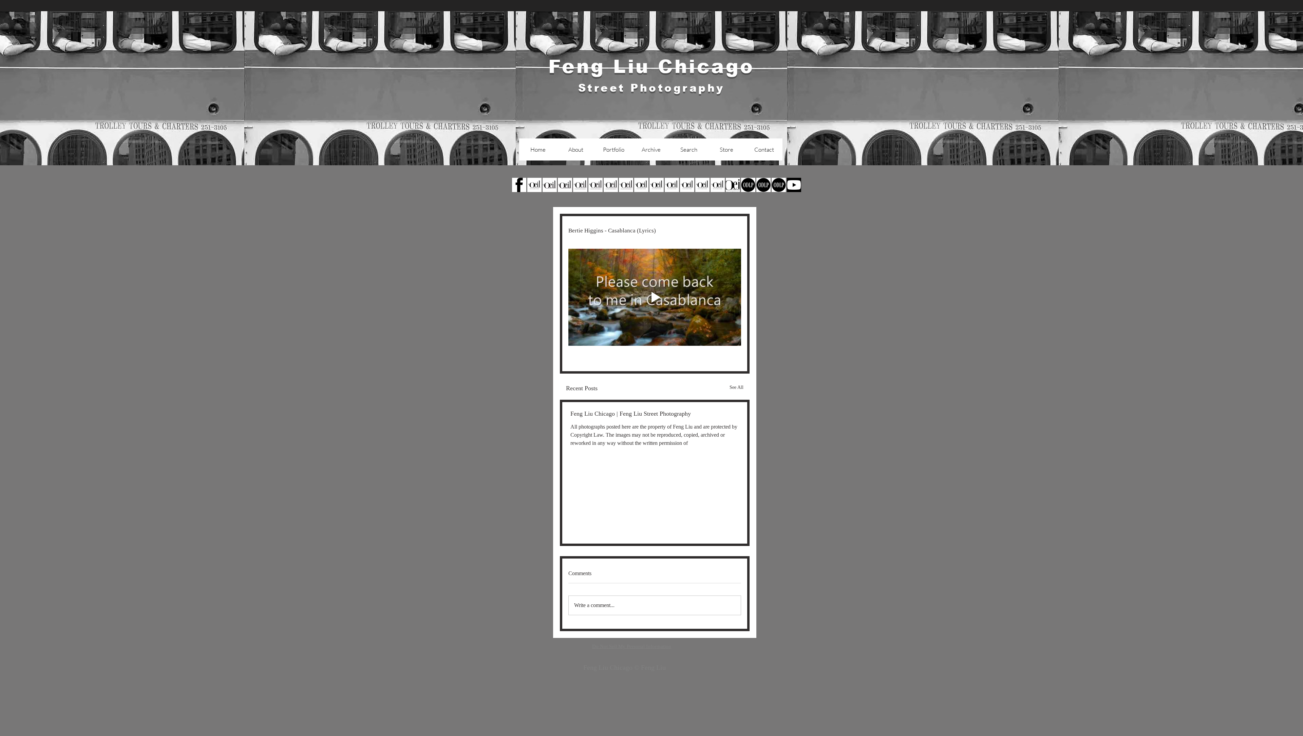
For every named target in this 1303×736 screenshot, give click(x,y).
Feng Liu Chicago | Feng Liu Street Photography (630, 413)
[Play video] (654, 297)
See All (736, 387)
